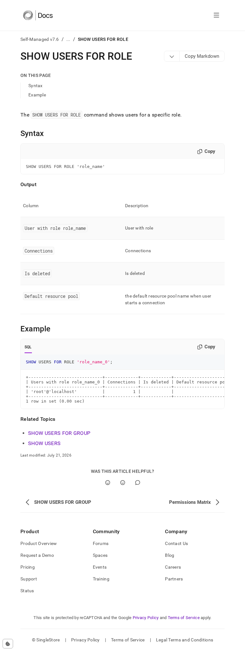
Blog (169, 555)
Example (37, 94)
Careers (173, 567)
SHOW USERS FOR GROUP (59, 433)
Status (27, 590)
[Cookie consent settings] (8, 643)
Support (28, 578)
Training (101, 578)
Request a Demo (37, 555)
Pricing (27, 567)
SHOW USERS (44, 443)
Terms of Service (184, 617)
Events (100, 567)
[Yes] (107, 482)
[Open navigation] (216, 15)
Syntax (35, 85)
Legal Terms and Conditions (184, 639)
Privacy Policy (146, 617)
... (68, 39)
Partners (174, 578)
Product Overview (38, 543)
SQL (28, 347)
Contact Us (176, 543)
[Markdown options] (172, 56)
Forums (101, 543)
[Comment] (137, 482)
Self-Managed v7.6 (39, 39)
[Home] (38, 15)
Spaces (100, 555)
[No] (122, 482)
